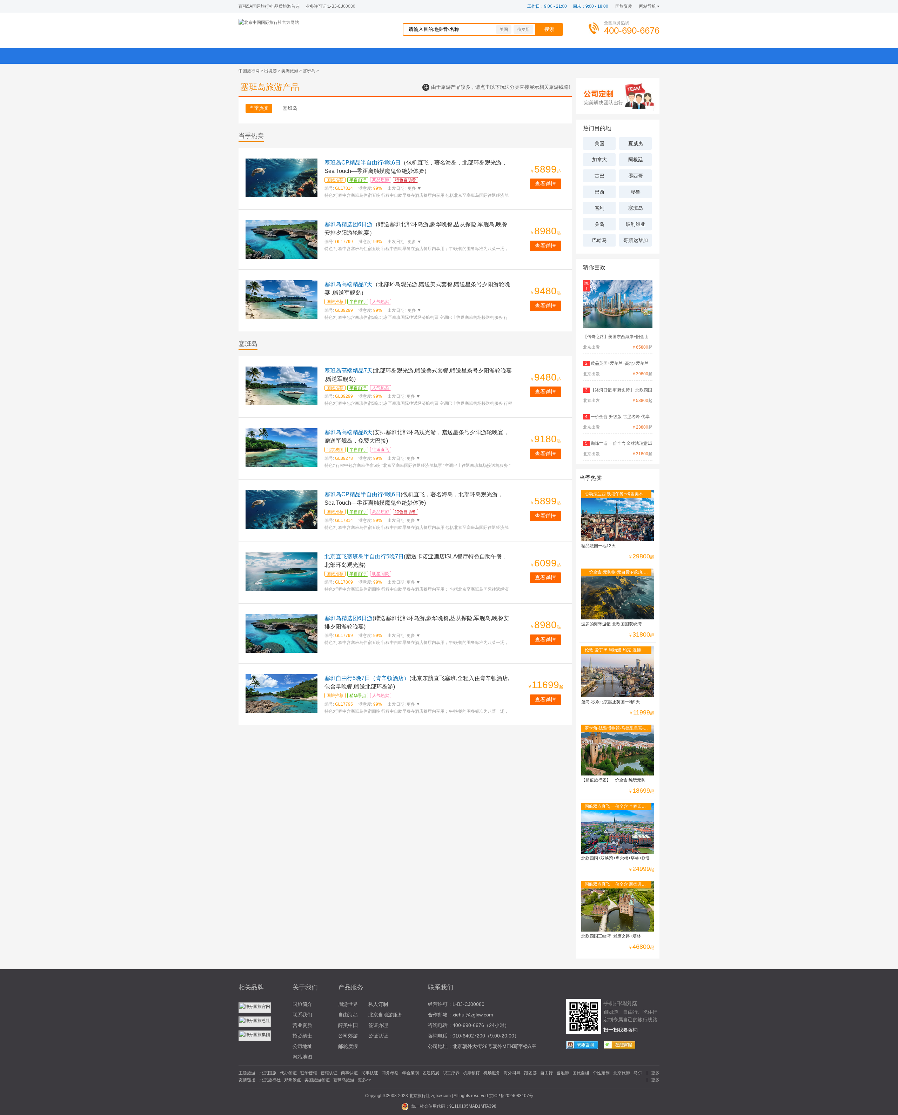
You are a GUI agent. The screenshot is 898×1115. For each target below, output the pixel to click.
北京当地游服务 (385, 1014)
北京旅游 (621, 1072)
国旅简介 (302, 1004)
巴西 (599, 192)
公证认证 (378, 1036)
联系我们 (302, 1014)
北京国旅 (268, 1072)
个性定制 (601, 1072)
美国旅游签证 (317, 1079)
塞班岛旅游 (343, 1079)
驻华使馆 (308, 1072)
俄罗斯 (523, 29)
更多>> (364, 1079)
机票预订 (471, 1072)
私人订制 (378, 1004)
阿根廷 (635, 159)
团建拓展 (430, 1072)
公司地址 (302, 1046)
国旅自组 (580, 1072)
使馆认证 (329, 1072)
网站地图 (302, 1057)
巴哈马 (599, 240)
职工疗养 (451, 1072)
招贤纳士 (302, 1036)
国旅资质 (623, 6)
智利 (599, 208)
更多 (411, 188)
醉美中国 (348, 1025)
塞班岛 (309, 70)
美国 (504, 29)
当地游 (562, 1072)
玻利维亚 (635, 224)
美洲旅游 (289, 70)
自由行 (546, 1072)
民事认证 (369, 1072)
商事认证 (349, 1072)
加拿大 (599, 159)
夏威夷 (635, 143)
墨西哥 (635, 176)
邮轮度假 (348, 1046)
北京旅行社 (270, 1079)
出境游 (270, 70)
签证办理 (378, 1025)
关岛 (599, 224)
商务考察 (390, 1072)
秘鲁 (636, 192)
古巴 (599, 176)
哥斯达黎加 (635, 240)
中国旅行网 (249, 70)
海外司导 (512, 1072)
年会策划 (410, 1072)
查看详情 (545, 184)
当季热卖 (259, 108)
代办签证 (288, 1072)
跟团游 (530, 1072)
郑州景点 (292, 1079)
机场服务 (491, 1072)
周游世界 (348, 1004)
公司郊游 (348, 1036)
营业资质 (302, 1025)
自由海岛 (348, 1014)
